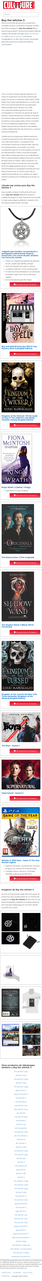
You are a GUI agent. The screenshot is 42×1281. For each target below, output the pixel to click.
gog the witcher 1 (16, 36)
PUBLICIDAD (6, 1273)
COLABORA (17, 1273)
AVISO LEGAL (28, 1273)
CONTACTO (5, 1276)
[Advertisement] (21, 69)
